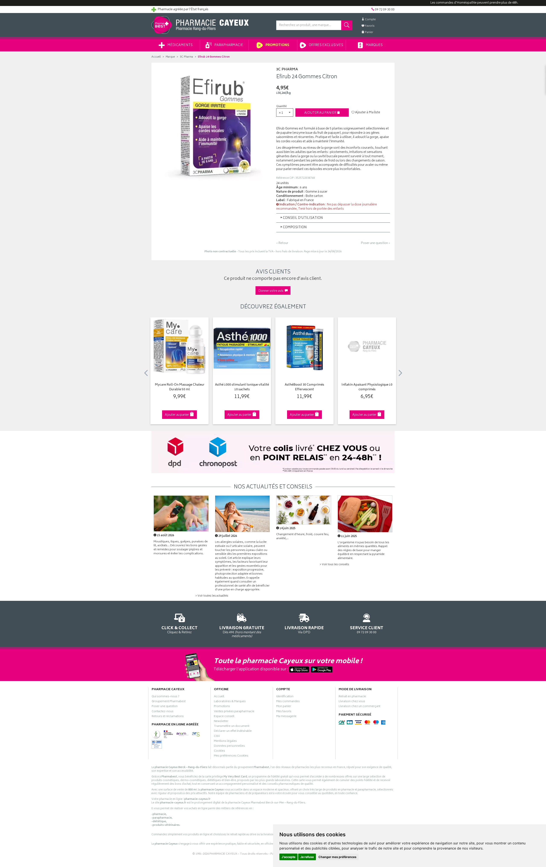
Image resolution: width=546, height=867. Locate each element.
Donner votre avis (271, 291)
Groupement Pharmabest (169, 702)
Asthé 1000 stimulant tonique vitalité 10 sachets (242, 387)
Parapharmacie (228, 45)
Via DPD (304, 629)
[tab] (333, 217)
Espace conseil (224, 717)
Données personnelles (229, 746)
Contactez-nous (162, 712)
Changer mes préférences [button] (337, 857)
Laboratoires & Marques (230, 702)
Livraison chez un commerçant (359, 707)
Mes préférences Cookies (231, 756)
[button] (284, 112)
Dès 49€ (241, 631)
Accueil (156, 57)
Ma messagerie (286, 717)
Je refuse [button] (307, 857)
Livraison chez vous (352, 702)
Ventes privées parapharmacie (234, 712)
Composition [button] (295, 227)
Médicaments (180, 45)
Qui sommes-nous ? (165, 697)
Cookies (219, 751)
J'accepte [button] (288, 857)
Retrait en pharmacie (352, 697)
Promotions (277, 45)
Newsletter (221, 722)
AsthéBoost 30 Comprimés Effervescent (304, 387)
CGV (217, 737)
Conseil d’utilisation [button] (303, 218)
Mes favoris (283, 712)
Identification (284, 697)
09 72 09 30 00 (366, 629)
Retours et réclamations (168, 717)
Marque (170, 57)
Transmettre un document (231, 727)
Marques (374, 45)
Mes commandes (288, 702)
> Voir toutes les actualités (211, 596)
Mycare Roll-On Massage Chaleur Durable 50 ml (179, 387)
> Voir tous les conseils (334, 564)
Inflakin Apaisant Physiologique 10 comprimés (366, 387)
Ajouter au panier (320, 113)
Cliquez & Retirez (179, 629)
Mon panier (283, 707)
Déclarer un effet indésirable (233, 731)
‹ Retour (282, 243)
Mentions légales (225, 741)
